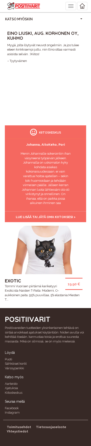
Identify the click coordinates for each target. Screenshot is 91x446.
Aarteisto (11, 384)
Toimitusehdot (19, 427)
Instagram (12, 412)
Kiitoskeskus (13, 392)
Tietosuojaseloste (51, 427)
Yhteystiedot (17, 431)
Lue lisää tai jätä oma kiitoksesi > (45, 217)
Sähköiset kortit (16, 363)
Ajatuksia (11, 388)
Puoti (8, 359)
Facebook (12, 408)
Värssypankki (14, 368)
